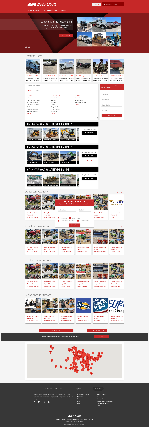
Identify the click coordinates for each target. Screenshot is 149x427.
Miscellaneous (84, 220)
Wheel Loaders (54, 98)
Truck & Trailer (76, 218)
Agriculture (63, 218)
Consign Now (56, 330)
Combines (29, 107)
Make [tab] (37, 90)
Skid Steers (53, 102)
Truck (78, 401)
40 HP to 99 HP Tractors (32, 102)
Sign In (97, 4)
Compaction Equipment (56, 107)
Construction (55, 95)
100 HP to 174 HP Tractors (33, 100)
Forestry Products (55, 109)
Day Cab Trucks (79, 100)
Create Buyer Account (103, 403)
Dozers (53, 104)
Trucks (77, 95)
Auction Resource (61, 419)
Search (101, 336)
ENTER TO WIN (89, 133)
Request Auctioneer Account (105, 401)
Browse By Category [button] (33, 11)
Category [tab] (29, 90)
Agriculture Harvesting (32, 111)
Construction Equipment (67, 220)
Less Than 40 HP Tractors (33, 104)
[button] (26, 47)
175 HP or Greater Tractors (33, 98)
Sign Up (73, 225)
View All (29, 113)
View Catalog (66, 35)
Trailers (79, 403)
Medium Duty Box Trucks (81, 102)
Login (98, 406)
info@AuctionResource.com (75, 419)
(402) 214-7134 (88, 419)
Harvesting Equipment (32, 109)
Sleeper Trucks (78, 98)
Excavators (53, 100)
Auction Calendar (102, 394)
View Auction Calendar (97, 330)
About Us (63, 11)
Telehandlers (54, 111)
